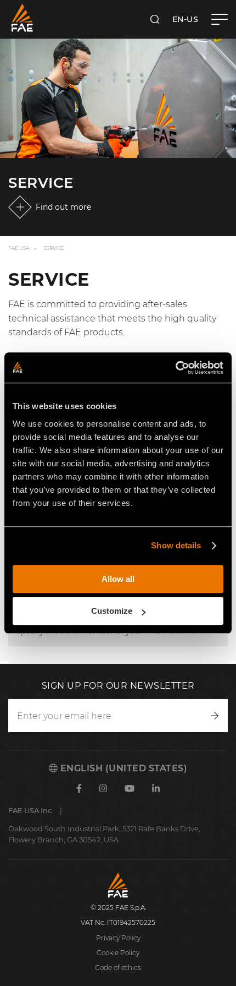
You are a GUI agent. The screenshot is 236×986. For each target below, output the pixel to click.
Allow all (118, 579)
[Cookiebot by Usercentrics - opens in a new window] (175, 368)
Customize (111, 610)
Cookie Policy (118, 953)
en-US (185, 19)
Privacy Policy (118, 938)
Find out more (63, 207)
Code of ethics (118, 967)
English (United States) (122, 768)
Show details (176, 545)
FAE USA (18, 248)
